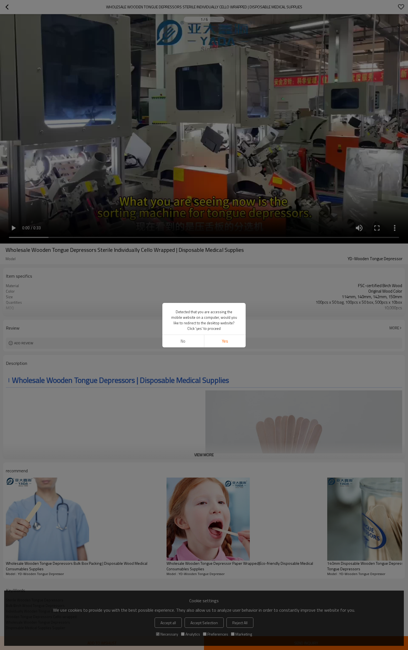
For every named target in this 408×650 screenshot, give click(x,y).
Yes (225, 341)
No (183, 341)
